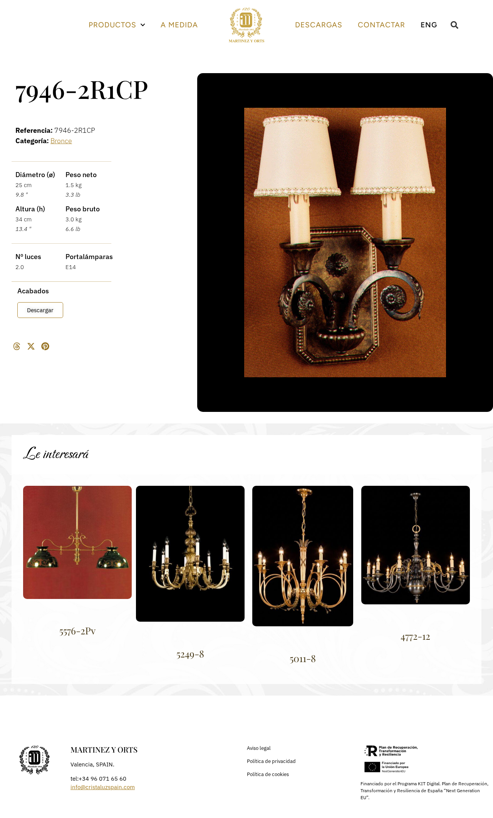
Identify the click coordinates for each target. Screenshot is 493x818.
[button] (17, 346)
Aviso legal (259, 748)
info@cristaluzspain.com (102, 787)
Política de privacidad (271, 761)
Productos (112, 24)
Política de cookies (268, 774)
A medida (179, 24)
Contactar (381, 24)
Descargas (318, 24)
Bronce (61, 140)
